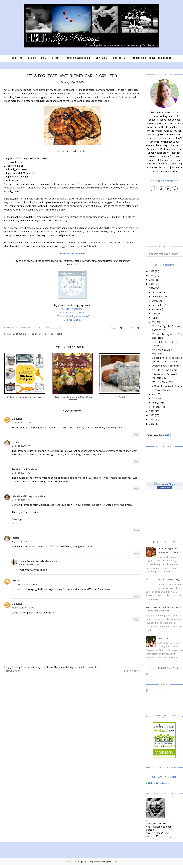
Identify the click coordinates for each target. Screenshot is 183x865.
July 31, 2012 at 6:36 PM (21, 500)
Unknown (17, 418)
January (156, 406)
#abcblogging (21, 334)
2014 (151, 288)
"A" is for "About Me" (72, 308)
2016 (151, 279)
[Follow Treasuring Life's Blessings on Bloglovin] (158, 436)
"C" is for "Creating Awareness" (72, 316)
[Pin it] (137, 328)
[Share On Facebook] (127, 328)
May (154, 322)
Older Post (131, 671)
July (154, 313)
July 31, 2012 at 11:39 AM (21, 446)
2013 (151, 411)
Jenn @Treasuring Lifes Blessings (38, 561)
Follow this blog (164, 487)
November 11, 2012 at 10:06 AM (24, 584)
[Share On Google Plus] (132, 328)
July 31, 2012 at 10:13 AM (21, 422)
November (157, 296)
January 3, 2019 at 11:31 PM (23, 608)
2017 (151, 275)
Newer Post (13, 671)
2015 (151, 283)
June (154, 317)
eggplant (37, 334)
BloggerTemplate (110, 861)
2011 (151, 419)
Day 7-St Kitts (164, 638)
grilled (49, 334)
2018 (151, 271)
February (157, 402)
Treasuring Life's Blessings (83, 861)
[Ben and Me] (72, 297)
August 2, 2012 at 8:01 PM (22, 541)
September (158, 305)
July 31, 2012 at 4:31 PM (21, 473)
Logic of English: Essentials (166, 365)
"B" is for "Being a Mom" (72, 312)
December (157, 292)
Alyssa (15, 580)
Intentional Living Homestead (29, 496)
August (156, 309)
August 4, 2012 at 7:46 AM (29, 565)
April (154, 394)
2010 (151, 423)
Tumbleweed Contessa (25, 469)
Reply (136, 434)
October (156, 300)
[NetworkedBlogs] (164, 484)
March (155, 398)
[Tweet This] (121, 328)
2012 (151, 415)
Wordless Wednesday (168, 579)
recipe (58, 334)
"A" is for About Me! (162, 382)
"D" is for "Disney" (72, 319)
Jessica (15, 442)
